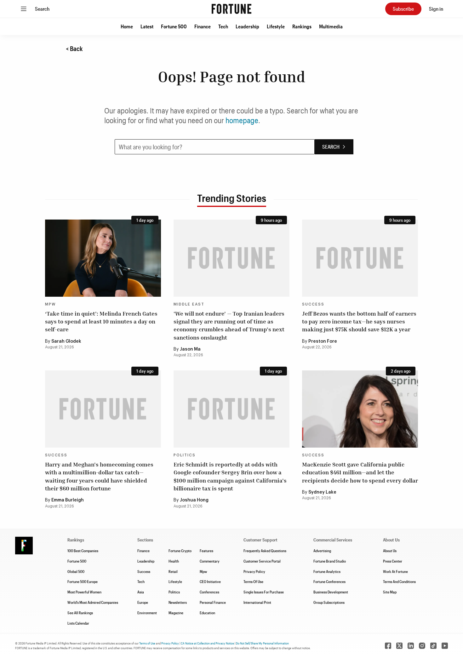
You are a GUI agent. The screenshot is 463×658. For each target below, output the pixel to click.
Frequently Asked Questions (264, 550)
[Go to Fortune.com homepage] (231, 9)
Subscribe (403, 9)
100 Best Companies (82, 550)
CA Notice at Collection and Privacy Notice (207, 643)
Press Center (392, 561)
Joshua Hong (194, 500)
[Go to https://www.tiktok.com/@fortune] (433, 646)
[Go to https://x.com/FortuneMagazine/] (399, 646)
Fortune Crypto (180, 550)
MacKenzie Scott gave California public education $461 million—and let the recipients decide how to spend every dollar (360, 472)
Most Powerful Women (84, 592)
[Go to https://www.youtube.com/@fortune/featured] (445, 646)
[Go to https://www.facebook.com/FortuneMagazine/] (388, 646)
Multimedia (331, 26)
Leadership (247, 26)
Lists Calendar (78, 623)
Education (207, 612)
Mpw (203, 571)
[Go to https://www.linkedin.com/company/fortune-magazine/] (411, 646)
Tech (223, 26)
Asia (140, 592)
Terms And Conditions (399, 581)
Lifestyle (276, 26)
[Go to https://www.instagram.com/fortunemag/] (422, 646)
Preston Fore (322, 341)
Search (42, 9)
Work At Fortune (395, 571)
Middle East (189, 304)
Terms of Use (147, 643)
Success (313, 304)
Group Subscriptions (329, 602)
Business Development (330, 592)
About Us (390, 550)
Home (127, 26)
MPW (50, 304)
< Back (74, 48)
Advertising (322, 550)
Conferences (209, 592)
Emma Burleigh (67, 500)
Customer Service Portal (262, 561)
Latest (146, 26)
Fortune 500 (174, 26)
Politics (185, 455)
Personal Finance (213, 602)
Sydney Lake (322, 492)
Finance (202, 26)
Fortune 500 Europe (82, 581)
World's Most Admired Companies (92, 602)
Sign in (436, 9)
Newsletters (178, 602)
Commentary (210, 561)
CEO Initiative (210, 581)
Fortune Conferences (329, 581)
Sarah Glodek (66, 341)
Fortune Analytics (326, 571)
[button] (127, 26)
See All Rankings (80, 612)
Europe (142, 602)
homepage (242, 120)
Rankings (302, 26)
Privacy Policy (254, 571)
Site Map (390, 592)
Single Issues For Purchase (263, 592)
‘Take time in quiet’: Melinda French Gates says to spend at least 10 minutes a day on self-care (101, 321)
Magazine (176, 612)
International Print (257, 602)
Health (174, 561)
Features (206, 550)
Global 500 (75, 571)
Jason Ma (190, 349)
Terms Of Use (253, 581)
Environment (147, 612)
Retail (173, 571)
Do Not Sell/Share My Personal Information (262, 643)
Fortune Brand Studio (329, 561)
